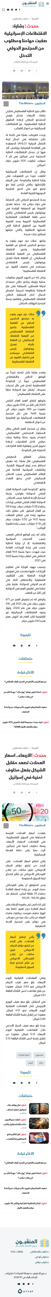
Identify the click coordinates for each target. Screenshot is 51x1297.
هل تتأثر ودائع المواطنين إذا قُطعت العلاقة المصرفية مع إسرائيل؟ (16, 1141)
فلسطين (39, 1055)
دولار (41, 1063)
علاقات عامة (17, 1252)
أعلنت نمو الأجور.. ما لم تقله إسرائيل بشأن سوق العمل (15, 1124)
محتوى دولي (42, 1262)
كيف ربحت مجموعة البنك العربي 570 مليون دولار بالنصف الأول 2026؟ (25, 725)
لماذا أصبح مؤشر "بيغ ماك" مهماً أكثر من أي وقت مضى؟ (25, 695)
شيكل (30, 1063)
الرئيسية (35, 19)
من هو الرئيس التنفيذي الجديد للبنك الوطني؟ (25, 682)
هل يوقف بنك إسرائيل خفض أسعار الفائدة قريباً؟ (16, 1110)
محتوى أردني (42, 1257)
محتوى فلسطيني (20, 19)
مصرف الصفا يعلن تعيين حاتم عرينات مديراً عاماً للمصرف (25, 710)
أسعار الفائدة (23, 1055)
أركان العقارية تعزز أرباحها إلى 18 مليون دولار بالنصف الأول (25, 1206)
